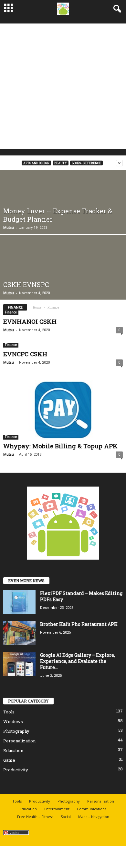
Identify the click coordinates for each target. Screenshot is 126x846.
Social (66, 816)
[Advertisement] (63, 86)
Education (13, 750)
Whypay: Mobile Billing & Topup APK (60, 446)
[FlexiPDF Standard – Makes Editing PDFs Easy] (19, 602)
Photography (16, 731)
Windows (13, 721)
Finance (11, 312)
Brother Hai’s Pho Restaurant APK (79, 624)
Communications (91, 808)
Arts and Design (36, 163)
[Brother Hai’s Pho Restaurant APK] (19, 633)
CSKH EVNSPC (26, 284)
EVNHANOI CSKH (30, 321)
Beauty (60, 163)
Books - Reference (86, 163)
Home (37, 307)
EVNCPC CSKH (25, 354)
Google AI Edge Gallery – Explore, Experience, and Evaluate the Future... (77, 661)
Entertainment (56, 808)
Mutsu (8, 228)
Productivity (15, 770)
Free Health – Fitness (35, 816)
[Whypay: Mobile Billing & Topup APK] (63, 410)
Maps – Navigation (93, 816)
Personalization (19, 741)
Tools (9, 712)
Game (9, 760)
